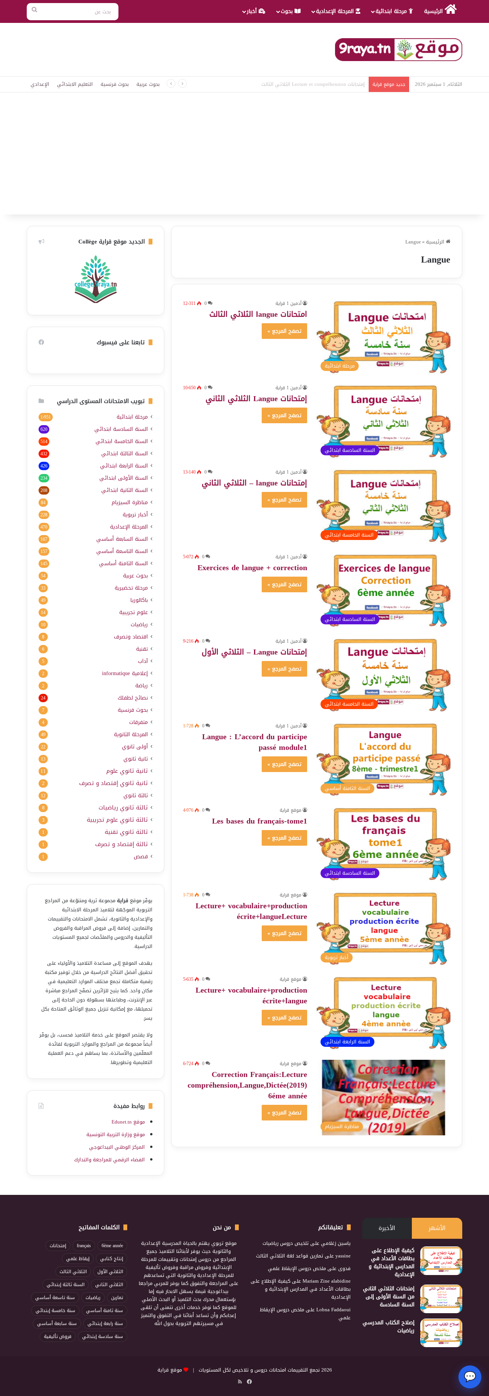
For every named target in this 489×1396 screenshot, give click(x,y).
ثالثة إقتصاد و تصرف (121, 844)
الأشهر (437, 1228)
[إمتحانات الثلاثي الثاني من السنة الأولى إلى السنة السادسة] (441, 1299)
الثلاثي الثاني (109, 1284)
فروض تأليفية (57, 1336)
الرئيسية (434, 11)
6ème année (112, 1245)
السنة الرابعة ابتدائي (124, 466)
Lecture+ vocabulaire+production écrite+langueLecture (251, 911)
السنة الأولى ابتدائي (123, 478)
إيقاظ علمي (77, 1258)
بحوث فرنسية (114, 84)
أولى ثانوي (135, 747)
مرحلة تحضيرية (131, 588)
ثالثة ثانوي (135, 795)
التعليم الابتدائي (75, 84)
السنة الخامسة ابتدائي (122, 441)
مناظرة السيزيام (130, 502)
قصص (141, 857)
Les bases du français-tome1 (259, 821)
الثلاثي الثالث (73, 1271)
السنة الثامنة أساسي (123, 563)
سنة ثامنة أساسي (104, 1310)
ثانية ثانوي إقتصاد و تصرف (113, 783)
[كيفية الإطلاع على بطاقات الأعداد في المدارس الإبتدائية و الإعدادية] (441, 1260)
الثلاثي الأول (110, 1271)
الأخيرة (387, 1228)
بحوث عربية (148, 84)
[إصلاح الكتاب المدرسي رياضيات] (441, 1333)
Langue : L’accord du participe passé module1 (254, 741)
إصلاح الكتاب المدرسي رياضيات (389, 1326)
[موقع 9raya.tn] (398, 49)
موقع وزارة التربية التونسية (115, 1134)
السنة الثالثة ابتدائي (124, 454)
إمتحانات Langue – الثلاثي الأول (254, 652)
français (84, 1245)
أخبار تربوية (135, 515)
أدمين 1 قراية (288, 303)
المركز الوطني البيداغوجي (117, 1147)
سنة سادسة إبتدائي (102, 1336)
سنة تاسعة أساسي (55, 1297)
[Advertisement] (244, 157)
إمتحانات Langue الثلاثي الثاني (256, 398)
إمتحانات (58, 1245)
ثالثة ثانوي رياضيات (123, 808)
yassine (343, 1256)
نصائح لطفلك (133, 698)
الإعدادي (40, 84)
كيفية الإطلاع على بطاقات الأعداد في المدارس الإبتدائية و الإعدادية (392, 1262)
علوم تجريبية (133, 612)
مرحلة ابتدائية (392, 11)
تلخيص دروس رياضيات (285, 1243)
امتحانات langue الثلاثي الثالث (258, 314)
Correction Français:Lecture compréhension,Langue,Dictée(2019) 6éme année (247, 1085)
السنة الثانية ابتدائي (124, 490)
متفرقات (138, 722)
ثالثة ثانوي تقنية (126, 832)
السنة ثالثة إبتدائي (65, 1284)
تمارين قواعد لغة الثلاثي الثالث (289, 1256)
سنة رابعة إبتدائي (105, 1323)
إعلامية (125, 673)
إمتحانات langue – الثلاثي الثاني (254, 483)
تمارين (117, 1297)
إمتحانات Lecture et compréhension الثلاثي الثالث (313, 84)
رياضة (141, 686)
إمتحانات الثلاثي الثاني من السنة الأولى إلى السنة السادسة (389, 1296)
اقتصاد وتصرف (131, 637)
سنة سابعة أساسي (57, 1323)
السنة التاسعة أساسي (122, 551)
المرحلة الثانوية (131, 734)
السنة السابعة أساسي (122, 539)
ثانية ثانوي (135, 759)
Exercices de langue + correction (252, 567)
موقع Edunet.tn (128, 1122)
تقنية (142, 649)
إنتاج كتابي (111, 1258)
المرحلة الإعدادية (336, 11)
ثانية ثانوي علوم (127, 771)
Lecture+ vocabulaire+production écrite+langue (251, 995)
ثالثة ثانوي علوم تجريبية (117, 820)
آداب (143, 661)
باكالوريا (139, 600)
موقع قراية (290, 810)
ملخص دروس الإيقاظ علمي (297, 1268)
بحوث (288, 11)
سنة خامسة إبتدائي (55, 1310)
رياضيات (139, 625)
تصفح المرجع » (284, 331)
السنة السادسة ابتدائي (121, 429)
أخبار (253, 11)
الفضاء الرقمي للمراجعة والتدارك (109, 1159)
